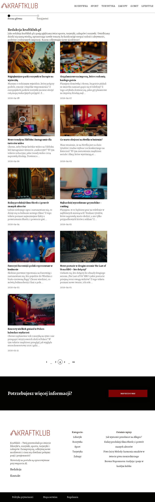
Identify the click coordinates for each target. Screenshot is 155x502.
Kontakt (15, 476)
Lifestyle (147, 6)
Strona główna (15, 18)
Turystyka (108, 6)
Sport (95, 6)
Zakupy (122, 6)
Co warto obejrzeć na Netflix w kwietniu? (81, 139)
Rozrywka (81, 6)
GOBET (134, 6)
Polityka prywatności (22, 497)
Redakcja (15, 469)
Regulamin (72, 497)
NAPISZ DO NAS (127, 393)
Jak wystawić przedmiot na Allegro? (124, 437)
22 (73, 362)
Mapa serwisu (50, 497)
